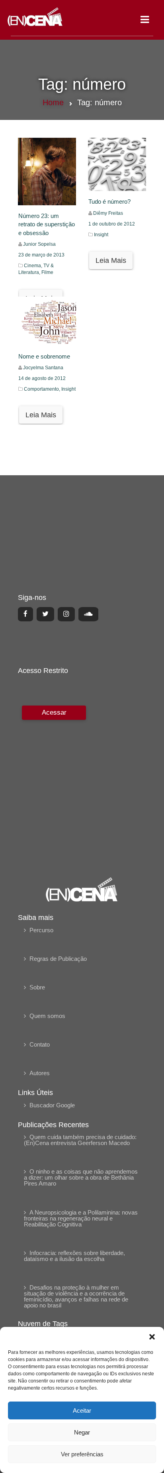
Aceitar (82, 1410)
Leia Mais (111, 260)
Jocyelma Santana (43, 367)
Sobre (37, 987)
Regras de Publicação (58, 958)
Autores (39, 1073)
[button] (152, 1337)
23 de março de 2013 (41, 255)
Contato (39, 1044)
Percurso (41, 930)
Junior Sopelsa (39, 244)
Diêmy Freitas (108, 213)
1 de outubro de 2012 (111, 224)
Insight (101, 234)
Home (53, 102)
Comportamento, (42, 389)
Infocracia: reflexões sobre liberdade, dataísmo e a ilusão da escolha (74, 1255)
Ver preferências (82, 1454)
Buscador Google (52, 1105)
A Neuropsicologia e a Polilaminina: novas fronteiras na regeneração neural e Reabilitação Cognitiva (81, 1218)
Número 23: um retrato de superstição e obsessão (46, 224)
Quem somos (47, 1015)
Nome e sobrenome (44, 356)
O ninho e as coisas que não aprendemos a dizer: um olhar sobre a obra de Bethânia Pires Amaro (81, 1177)
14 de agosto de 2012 (42, 378)
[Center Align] (25, 614)
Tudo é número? (109, 201)
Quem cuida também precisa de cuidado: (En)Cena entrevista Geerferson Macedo (80, 1140)
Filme (47, 272)
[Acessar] (53, 785)
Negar (82, 1432)
